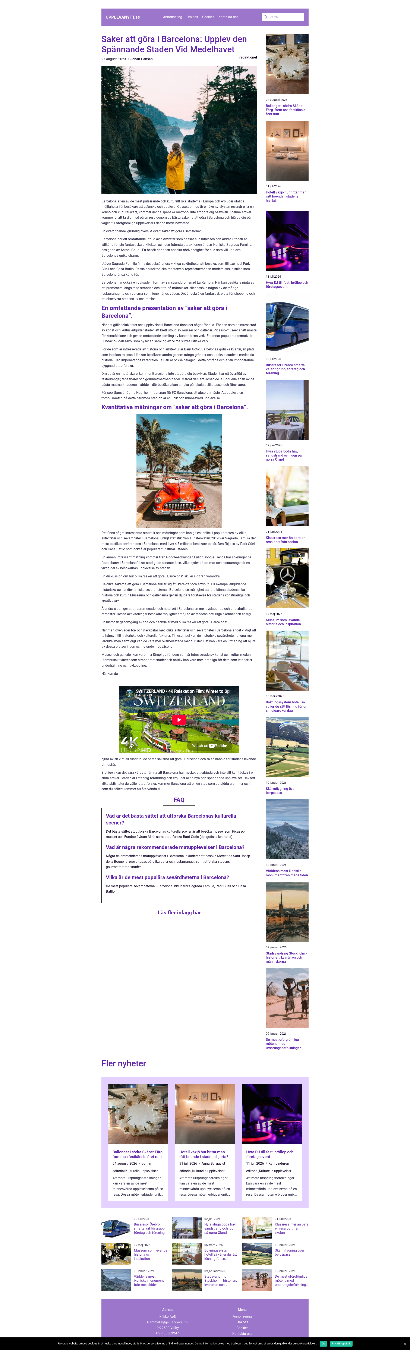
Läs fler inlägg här (179, 912)
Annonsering (172, 17)
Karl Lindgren (278, 1163)
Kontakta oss (228, 17)
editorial (119, 1171)
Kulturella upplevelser (141, 1171)
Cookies (208, 17)
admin (146, 1163)
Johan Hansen (141, 59)
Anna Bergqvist (213, 1163)
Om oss (192, 17)
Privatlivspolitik (341, 1343)
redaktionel (248, 57)
